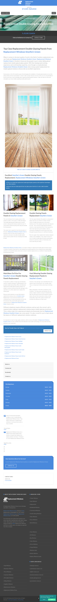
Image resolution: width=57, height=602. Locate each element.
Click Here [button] (48, 597)
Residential (8, 372)
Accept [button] (52, 599)
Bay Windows (33, 538)
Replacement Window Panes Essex (13, 336)
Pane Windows (33, 532)
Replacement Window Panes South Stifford (15, 356)
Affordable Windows (8, 578)
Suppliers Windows (8, 584)
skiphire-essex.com (34, 571)
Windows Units (33, 550)
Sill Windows (33, 535)
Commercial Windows (35, 510)
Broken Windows (34, 553)
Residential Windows (34, 507)
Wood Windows (7, 571)
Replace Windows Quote (35, 556)
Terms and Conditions (12, 599)
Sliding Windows (7, 581)
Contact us (7, 376)
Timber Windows (34, 498)
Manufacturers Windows (9, 587)
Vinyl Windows (7, 565)
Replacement (33, 504)
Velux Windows (33, 541)
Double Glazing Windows (35, 513)
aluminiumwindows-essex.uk (36, 574)
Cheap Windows (33, 547)
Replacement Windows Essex (12, 358)
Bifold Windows (33, 522)
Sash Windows (33, 501)
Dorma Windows (34, 544)
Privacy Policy (20, 599)
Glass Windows (33, 516)
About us (7, 364)
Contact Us (47, 330)
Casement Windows (8, 574)
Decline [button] (44, 599)
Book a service (5, 13)
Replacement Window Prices (10, 590)
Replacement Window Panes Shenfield (14, 343)
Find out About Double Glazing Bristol (28, 169)
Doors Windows (33, 519)
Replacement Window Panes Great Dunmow (15, 339)
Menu (53, 13)
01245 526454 (29, 33)
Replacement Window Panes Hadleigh (13, 341)
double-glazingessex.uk (35, 578)
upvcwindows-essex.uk (35, 581)
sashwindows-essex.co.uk (36, 568)
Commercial (8, 368)
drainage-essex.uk (34, 565)
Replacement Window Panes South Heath (14, 349)
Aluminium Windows (8, 568)
